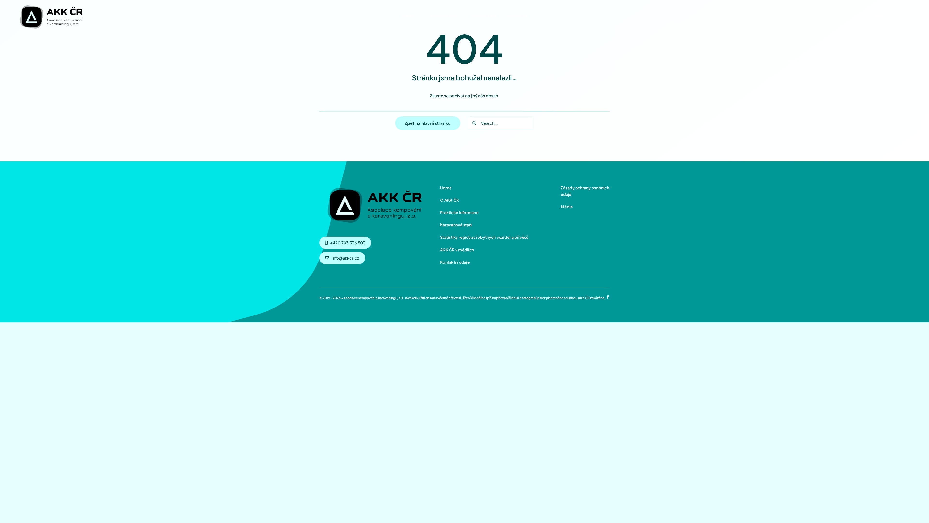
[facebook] (608, 297)
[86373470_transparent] (51, 4)
